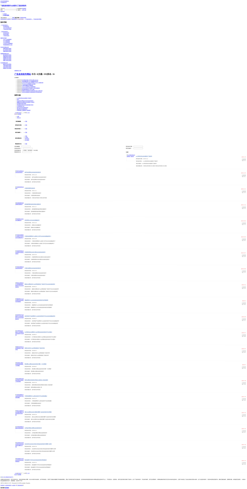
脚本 (25, 17)
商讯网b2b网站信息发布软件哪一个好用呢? (36, 364)
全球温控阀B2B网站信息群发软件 (33, 428)
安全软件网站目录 (5, 47)
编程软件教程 (4, 38)
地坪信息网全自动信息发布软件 (33, 172)
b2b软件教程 (6, 34)
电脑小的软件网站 (7, 60)
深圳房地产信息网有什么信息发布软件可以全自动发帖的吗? (40, 316)
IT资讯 (26, 137)
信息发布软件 (6, 32)
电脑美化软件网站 (7, 59)
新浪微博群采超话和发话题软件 (33, 204)
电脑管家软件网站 (7, 48)
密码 (2, 10)
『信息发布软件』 (5, 31)
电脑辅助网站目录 (5, 53)
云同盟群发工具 (20, 106)
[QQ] (2, 477)
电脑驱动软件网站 (7, 57)
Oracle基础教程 (6, 42)
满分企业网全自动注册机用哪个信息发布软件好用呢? (38, 412)
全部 (18, 116)
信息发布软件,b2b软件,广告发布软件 (9, 19)
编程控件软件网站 (7, 64)
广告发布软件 (20, 485)
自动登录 (20, 8)
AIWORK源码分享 (7, 27)
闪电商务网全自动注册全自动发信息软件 (35, 252)
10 (20, 112)
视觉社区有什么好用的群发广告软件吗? (35, 348)
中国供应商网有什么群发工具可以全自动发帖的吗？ (38, 236)
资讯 (19, 117)
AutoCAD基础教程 (7, 39)
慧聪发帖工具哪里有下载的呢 (23, 110)
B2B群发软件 (6, 26)
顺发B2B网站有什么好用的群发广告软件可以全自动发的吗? (40, 284)
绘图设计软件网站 (7, 68)
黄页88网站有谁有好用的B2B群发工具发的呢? (36, 380)
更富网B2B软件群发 (21, 103)
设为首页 (3, 1)
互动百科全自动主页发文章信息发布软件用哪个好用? (38, 444)
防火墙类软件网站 (7, 49)
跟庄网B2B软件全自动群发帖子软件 (25, 104)
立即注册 (24, 10)
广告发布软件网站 (37, 19)
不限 (26, 121)
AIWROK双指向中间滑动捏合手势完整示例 (32, 92)
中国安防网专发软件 (30, 188)
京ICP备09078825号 (8, 477)
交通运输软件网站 (7, 65)
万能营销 (22, 17)
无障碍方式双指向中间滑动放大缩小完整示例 (32, 90)
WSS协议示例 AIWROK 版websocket (30, 80)
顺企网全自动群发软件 (22, 108)
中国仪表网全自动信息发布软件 (33, 268)
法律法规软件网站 (7, 66)
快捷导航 (3, 11)
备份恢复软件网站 (7, 55)
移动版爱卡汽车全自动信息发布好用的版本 (36, 460)
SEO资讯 (27, 140)
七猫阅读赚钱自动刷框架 (27, 85)
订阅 (20, 70)
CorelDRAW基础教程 (8, 43)
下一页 (27, 112)
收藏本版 (16, 70)
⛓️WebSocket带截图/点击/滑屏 (28, 84)
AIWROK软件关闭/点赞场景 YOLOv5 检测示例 (32, 82)
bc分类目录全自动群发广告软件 (24, 98)
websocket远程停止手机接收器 (28, 86)
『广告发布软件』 (28, 19)
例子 (18, 99)
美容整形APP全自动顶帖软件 (32, 220)
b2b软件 (5, 13)
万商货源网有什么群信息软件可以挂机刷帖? (36, 396)
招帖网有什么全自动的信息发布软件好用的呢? (36, 300)
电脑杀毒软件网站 (7, 51)
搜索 (13, 17)
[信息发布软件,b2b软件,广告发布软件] (13, 5)
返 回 (15, 114)
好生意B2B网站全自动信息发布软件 (25, 100)
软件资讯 (27, 138)
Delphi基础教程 (6, 40)
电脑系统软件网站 (7, 56)
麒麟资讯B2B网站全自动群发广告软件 (25, 102)
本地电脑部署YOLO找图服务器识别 (30, 81)
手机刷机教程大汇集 (7, 44)
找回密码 (24, 8)
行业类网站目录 (4, 62)
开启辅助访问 (4, 2)
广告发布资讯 (6, 35)
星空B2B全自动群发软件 (22, 107)
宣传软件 (3, 485)
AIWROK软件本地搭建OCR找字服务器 (31, 88)
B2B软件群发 (6, 15)
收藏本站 (7, 1)
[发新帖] (19, 114)
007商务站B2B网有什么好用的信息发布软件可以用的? (38, 332)
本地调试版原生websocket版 (28, 89)
